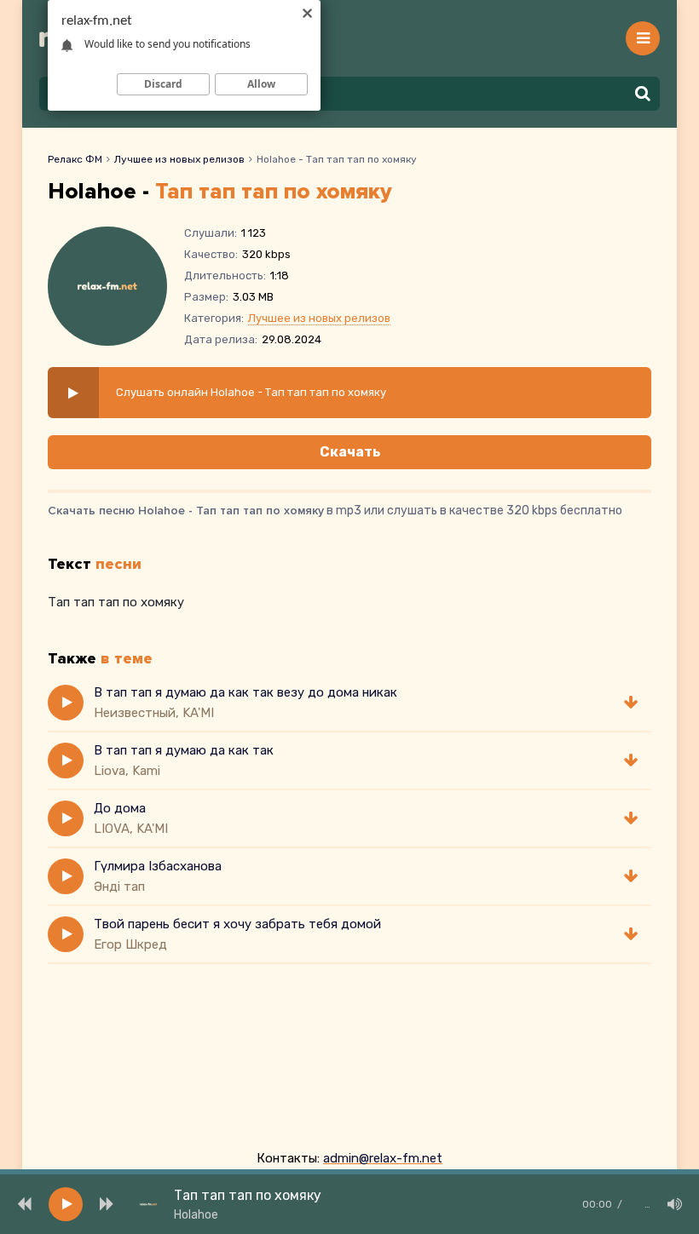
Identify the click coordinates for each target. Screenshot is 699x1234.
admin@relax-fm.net (382, 1158)
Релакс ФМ (75, 159)
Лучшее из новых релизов (179, 159)
